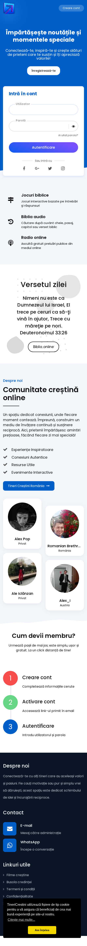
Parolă (20, 120)
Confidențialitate (19, 896)
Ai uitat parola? (68, 135)
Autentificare (43, 147)
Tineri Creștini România (26, 486)
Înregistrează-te (44, 71)
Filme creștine (17, 875)
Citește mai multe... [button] (21, 919)
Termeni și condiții (20, 889)
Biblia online (43, 346)
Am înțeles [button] (42, 930)
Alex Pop (22, 538)
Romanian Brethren (65, 545)
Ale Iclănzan (22, 593)
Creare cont (71, 8)
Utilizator (23, 104)
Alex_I (64, 600)
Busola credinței (19, 882)
